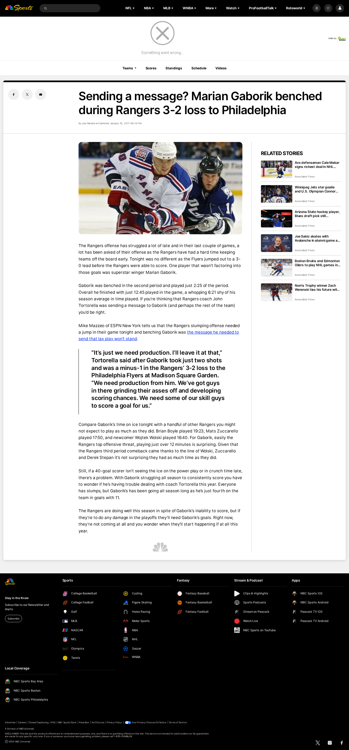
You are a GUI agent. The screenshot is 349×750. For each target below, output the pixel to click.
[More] (316, 8)
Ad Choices (98, 722)
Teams (127, 68)
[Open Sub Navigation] (134, 8)
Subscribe (13, 618)
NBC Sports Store (67, 722)
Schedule (198, 68)
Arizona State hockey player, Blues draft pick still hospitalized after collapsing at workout (317, 214)
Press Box (84, 722)
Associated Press (305, 176)
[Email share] (40, 94)
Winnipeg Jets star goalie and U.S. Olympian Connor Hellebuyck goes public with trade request (317, 189)
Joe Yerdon (88, 123)
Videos (220, 68)
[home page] (19, 8)
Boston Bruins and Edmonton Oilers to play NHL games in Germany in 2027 (317, 263)
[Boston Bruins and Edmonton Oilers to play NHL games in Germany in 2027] (276, 268)
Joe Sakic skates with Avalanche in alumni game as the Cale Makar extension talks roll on (317, 238)
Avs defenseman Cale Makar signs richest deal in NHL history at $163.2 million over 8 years (317, 165)
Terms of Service (178, 722)
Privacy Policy (114, 722)
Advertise (10, 722)
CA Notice (160, 722)
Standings (174, 68)
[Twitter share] (27, 94)
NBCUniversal (26, 728)
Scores (151, 68)
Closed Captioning (39, 722)
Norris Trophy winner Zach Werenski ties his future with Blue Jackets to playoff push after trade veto (317, 287)
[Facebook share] (13, 94)
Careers (22, 722)
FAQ (53, 722)
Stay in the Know (16, 598)
